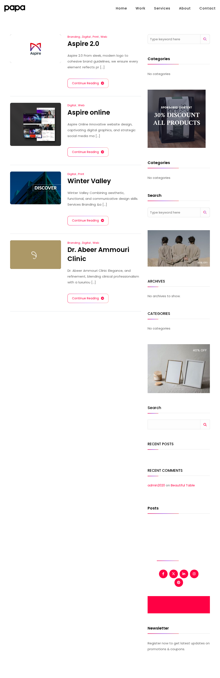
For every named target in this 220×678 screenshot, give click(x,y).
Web (104, 37)
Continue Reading (85, 83)
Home (121, 8)
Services (162, 8)
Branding (73, 37)
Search (154, 408)
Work (140, 8)
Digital (86, 37)
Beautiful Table (183, 485)
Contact (207, 8)
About (185, 8)
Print (96, 37)
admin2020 (156, 485)
